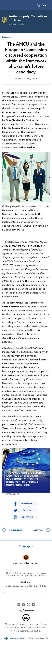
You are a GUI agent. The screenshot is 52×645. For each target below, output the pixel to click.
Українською (28, 610)
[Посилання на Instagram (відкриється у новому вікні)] (33, 604)
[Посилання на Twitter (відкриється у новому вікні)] (28, 604)
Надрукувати (27, 517)
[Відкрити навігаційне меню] (4, 5)
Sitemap (24, 546)
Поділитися (26, 504)
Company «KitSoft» (18, 638)
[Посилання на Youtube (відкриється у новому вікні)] (23, 604)
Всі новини (6, 38)
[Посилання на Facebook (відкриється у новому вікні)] (18, 604)
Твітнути (27, 510)
